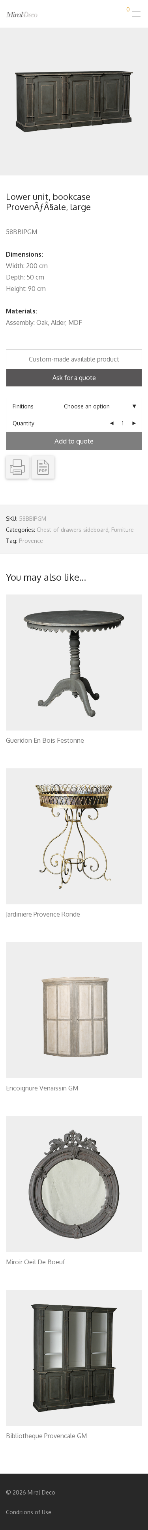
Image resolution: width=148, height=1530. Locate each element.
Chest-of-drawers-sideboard (73, 529)
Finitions (23, 406)
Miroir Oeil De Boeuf (35, 1262)
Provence (31, 540)
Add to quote (74, 441)
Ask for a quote (74, 378)
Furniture (122, 529)
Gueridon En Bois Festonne (45, 740)
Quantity (23, 423)
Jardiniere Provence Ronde (43, 914)
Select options (20, 750)
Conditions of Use (28, 1512)
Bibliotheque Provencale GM (46, 1436)
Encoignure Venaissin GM (42, 1088)
